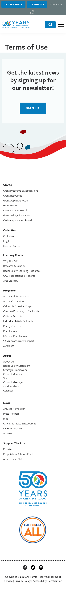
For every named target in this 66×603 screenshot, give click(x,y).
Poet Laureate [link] (11, 331)
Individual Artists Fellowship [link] (19, 321)
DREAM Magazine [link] (13, 428)
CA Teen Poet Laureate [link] (16, 336)
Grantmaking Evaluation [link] (16, 215)
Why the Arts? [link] (11, 261)
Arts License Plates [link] (13, 459)
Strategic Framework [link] (15, 370)
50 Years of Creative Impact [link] (18, 341)
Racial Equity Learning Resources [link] (22, 271)
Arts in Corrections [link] (14, 301)
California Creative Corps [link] (17, 306)
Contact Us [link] (56, 4)
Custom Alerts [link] (11, 246)
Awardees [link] (8, 346)
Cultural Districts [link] (12, 316)
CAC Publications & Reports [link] (19, 276)
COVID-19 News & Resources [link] (19, 423)
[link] (33, 12)
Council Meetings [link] (13, 382)
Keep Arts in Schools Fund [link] (18, 454)
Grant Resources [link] (12, 195)
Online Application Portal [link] (17, 220)
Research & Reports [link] (14, 266)
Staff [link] (5, 378)
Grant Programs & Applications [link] (20, 191)
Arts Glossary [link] (10, 281)
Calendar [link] (8, 390)
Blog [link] (5, 418)
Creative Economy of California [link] (21, 311)
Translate (37, 4)
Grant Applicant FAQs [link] (15, 200)
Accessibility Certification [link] (47, 581)
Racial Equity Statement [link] (16, 366)
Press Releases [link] (11, 414)
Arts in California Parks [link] (16, 296)
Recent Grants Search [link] (15, 210)
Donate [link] (7, 449)
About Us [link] (8, 361)
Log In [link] (6, 241)
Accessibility (13, 4)
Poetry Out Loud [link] (12, 326)
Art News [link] (8, 433)
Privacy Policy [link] (23, 581)
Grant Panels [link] (10, 205)
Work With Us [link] (11, 386)
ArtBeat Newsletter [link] (14, 409)
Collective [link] (9, 236)
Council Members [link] (13, 374)
